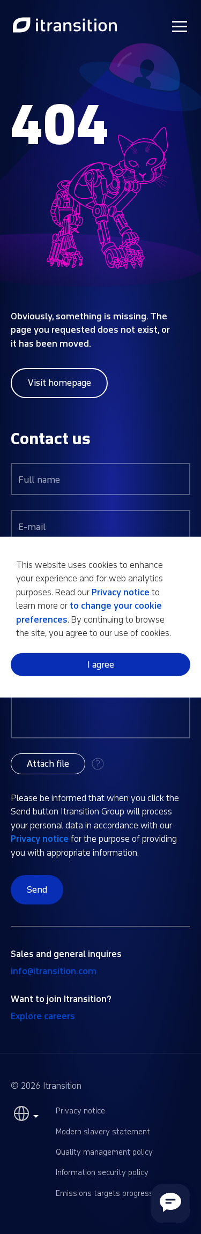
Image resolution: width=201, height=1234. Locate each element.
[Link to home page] (65, 25)
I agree (100, 665)
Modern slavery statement (103, 1131)
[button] (48, 763)
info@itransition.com (53, 971)
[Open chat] (170, 1203)
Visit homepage (59, 383)
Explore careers (43, 1016)
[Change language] (25, 1116)
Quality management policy (104, 1152)
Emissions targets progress (104, 1193)
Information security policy (102, 1172)
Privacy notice (40, 839)
